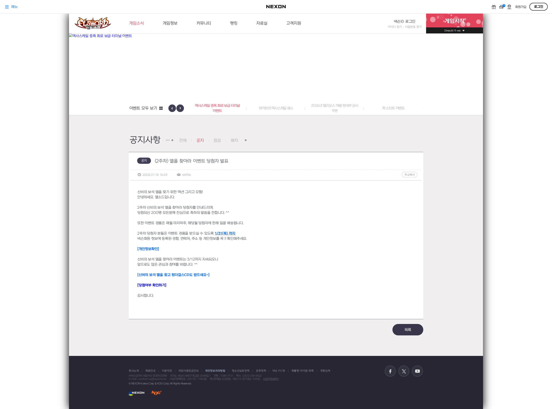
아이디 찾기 (395, 26)
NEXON (136, 393)
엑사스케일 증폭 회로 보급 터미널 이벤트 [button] (217, 108)
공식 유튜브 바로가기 (417, 371)
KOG (156, 393)
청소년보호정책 (240, 370)
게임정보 (170, 23)
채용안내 (150, 370)
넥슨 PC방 (278, 370)
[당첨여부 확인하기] (151, 285)
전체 (183, 140)
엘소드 (92, 23)
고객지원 (293, 23)
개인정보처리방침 (215, 370)
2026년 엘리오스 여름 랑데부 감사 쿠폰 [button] (334, 108)
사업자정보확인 (271, 379)
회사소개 (134, 370)
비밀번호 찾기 (413, 26)
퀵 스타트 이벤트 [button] (393, 108)
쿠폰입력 (325, 370)
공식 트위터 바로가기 (404, 371)
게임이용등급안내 (188, 370)
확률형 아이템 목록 (303, 370)
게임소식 (136, 23)
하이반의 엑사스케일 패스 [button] (276, 108)
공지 (200, 140)
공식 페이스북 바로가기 (390, 371)
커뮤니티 (203, 23)
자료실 (261, 23)
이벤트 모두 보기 (143, 108)
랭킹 (233, 23)
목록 (408, 330)
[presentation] (172, 108)
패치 (234, 140)
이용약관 (167, 370)
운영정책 (261, 370)
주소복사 (410, 174)
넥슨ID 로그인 (405, 22)
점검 (217, 140)
